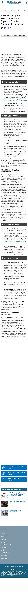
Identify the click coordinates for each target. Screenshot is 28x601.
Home (2, 10)
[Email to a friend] (2, 28)
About (2, 532)
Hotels (2, 549)
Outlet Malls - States (6, 544)
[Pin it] (10, 28)
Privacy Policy (4, 535)
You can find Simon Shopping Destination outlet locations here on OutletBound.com (15, 99)
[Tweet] (8, 28)
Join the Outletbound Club (16, 467)
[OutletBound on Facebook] (11, 569)
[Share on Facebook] (5, 28)
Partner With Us (4, 558)
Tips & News (7, 10)
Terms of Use (4, 536)
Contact (3, 533)
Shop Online (4, 547)
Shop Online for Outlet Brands (16, 479)
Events (2, 550)
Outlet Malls (4, 542)
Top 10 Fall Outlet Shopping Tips (17, 502)
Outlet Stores (4, 546)
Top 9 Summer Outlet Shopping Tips (15, 511)
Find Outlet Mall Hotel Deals (16, 473)
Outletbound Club (5, 552)
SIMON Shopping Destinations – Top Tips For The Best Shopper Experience (17, 494)
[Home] (14, 2)
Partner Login (4, 560)
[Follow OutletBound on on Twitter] (14, 569)
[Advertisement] (14, 398)
